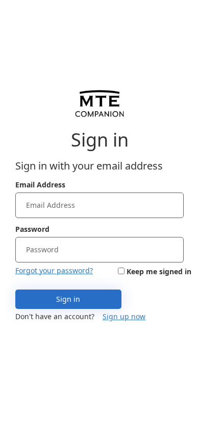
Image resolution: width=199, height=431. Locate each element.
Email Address (40, 184)
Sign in (68, 299)
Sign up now (124, 316)
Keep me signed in (159, 271)
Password (32, 229)
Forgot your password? (54, 270)
